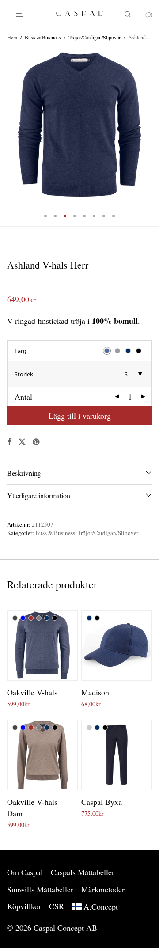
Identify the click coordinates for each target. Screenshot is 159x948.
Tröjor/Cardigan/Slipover (94, 37)
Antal (23, 396)
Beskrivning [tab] (24, 473)
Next (150, 124)
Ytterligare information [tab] (38, 495)
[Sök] (125, 14)
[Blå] (23, 618)
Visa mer (55, 704)
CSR (56, 906)
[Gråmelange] (39, 618)
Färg (20, 351)
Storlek (24, 374)
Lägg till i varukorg (80, 415)
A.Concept (100, 906)
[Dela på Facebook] (9, 442)
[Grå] (89, 727)
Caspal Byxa (101, 801)
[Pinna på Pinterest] (37, 442)
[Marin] (46, 618)
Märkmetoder (103, 889)
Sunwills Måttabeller (40, 889)
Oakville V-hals (32, 692)
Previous (9, 124)
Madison (95, 692)
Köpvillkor (24, 906)
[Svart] (54, 618)
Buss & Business (43, 37)
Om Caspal (25, 872)
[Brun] (31, 618)
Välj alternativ (22, 704)
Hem (12, 37)
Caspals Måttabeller (82, 872)
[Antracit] (15, 618)
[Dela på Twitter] (22, 442)
